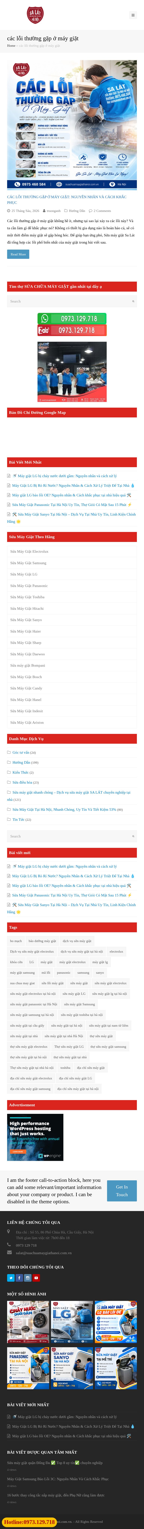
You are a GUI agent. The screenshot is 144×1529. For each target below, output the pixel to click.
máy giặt (46, 962)
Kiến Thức (21, 772)
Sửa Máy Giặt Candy (26, 688)
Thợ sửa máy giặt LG (69, 1046)
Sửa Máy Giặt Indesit (26, 711)
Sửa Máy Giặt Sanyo (26, 620)
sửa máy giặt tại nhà (24, 1036)
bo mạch (16, 941)
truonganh (54, 211)
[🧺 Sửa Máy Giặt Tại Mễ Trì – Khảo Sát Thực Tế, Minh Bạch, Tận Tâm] (116, 1388)
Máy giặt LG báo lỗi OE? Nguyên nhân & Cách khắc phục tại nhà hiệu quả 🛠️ (71, 495)
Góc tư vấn (21, 752)
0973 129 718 (26, 1245)
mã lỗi (46, 972)
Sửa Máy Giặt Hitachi (27, 608)
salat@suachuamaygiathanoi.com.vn (44, 1253)
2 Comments (102, 211)
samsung (83, 972)
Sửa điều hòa (22, 782)
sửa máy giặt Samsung (79, 1004)
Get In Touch (122, 1190)
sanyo (100, 972)
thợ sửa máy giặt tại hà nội (28, 1057)
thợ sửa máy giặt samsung (108, 1046)
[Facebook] (19, 1278)
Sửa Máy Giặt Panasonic (29, 586)
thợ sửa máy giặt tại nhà (70, 1057)
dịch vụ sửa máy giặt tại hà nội (82, 951)
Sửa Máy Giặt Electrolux (29, 551)
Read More (18, 254)
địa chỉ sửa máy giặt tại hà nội (78, 1089)
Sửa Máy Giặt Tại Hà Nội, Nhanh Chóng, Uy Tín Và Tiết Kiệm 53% (64, 809)
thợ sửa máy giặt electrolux (28, 1046)
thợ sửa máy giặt (101, 1036)
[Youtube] (36, 1278)
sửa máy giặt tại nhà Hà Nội (64, 1036)
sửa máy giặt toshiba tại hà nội (82, 1015)
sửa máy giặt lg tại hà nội (109, 994)
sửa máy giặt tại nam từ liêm (108, 1025)
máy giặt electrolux (72, 962)
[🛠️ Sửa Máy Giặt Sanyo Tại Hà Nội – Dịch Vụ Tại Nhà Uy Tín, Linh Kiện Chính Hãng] (72, 1388)
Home (11, 45)
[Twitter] (11, 1278)
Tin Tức (19, 819)
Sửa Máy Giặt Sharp (25, 642)
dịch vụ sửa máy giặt (77, 941)
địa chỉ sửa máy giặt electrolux (31, 1078)
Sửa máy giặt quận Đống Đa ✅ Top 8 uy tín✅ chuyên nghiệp (55, 1463)
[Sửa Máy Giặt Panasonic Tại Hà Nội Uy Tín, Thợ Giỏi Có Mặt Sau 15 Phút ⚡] (28, 1388)
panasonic (63, 972)
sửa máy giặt (79, 983)
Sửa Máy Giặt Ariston (27, 722)
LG (31, 962)
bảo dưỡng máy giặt (42, 941)
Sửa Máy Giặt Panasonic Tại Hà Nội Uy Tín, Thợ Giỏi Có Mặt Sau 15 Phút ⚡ (72, 505)
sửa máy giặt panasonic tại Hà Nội (33, 1004)
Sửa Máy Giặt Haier (25, 631)
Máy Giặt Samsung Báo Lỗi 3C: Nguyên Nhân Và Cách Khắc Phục (58, 1479)
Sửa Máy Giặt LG (23, 574)
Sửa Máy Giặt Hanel (25, 700)
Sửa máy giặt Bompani (27, 665)
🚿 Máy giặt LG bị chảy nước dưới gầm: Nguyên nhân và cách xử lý (64, 476)
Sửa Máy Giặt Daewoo (27, 654)
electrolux (116, 951)
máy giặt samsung (22, 972)
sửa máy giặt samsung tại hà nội (32, 1015)
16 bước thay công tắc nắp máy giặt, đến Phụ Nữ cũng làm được (56, 1495)
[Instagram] (28, 1278)
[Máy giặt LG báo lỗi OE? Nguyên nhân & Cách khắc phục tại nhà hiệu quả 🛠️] (116, 1342)
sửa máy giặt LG (74, 994)
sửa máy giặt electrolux (111, 983)
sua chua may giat (22, 983)
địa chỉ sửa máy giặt (91, 1068)
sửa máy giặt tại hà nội (66, 1025)
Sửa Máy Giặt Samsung (28, 563)
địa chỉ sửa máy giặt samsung (30, 1089)
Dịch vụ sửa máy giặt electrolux (32, 951)
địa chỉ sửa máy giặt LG (75, 1078)
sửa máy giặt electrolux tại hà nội (33, 994)
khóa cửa (16, 962)
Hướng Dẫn (77, 211)
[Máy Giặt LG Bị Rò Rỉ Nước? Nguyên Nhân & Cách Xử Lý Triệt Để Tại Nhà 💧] (72, 1342)
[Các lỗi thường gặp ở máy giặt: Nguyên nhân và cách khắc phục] (72, 125)
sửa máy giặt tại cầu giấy (27, 1025)
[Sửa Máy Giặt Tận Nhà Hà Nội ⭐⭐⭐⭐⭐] (35, 15)
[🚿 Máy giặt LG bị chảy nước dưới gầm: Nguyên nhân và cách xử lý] (28, 1342)
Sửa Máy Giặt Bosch (26, 677)
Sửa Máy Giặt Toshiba (27, 597)
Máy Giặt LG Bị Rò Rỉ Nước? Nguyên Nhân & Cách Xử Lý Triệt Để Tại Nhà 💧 (73, 485)
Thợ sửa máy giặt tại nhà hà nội (32, 1068)
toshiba (65, 1068)
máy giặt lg (100, 962)
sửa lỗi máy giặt (53, 983)
